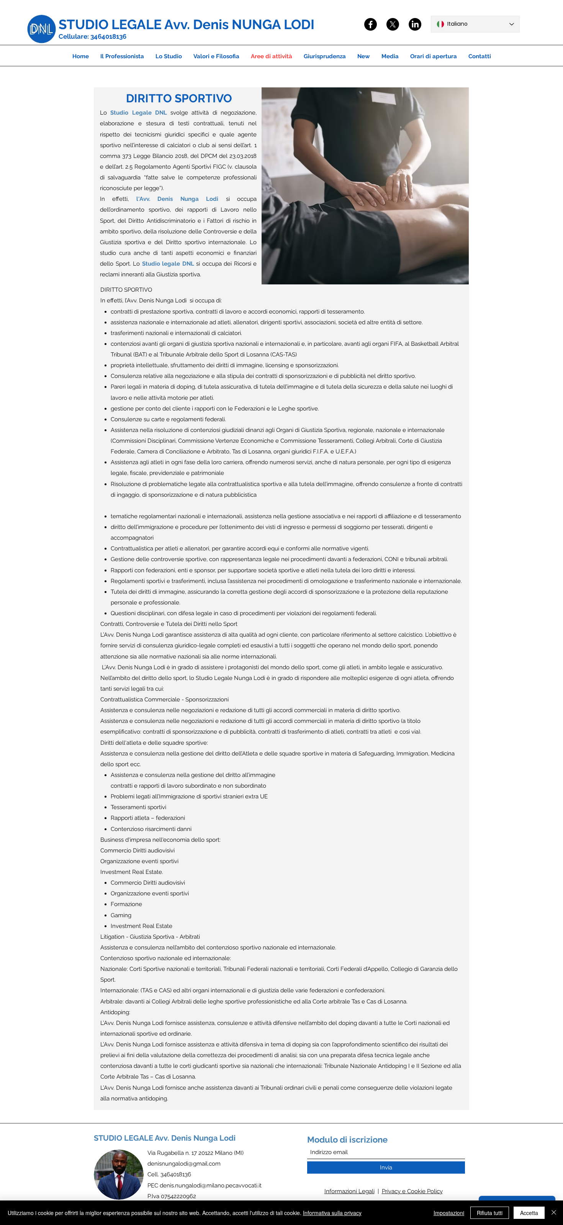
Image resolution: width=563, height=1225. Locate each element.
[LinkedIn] (415, 24)
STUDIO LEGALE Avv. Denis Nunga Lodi (165, 1138)
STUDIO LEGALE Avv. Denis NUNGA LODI (186, 24)
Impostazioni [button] (449, 1213)
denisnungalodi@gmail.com (184, 1163)
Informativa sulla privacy (332, 1213)
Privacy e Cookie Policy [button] (412, 1191)
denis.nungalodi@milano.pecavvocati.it (211, 1185)
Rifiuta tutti (489, 1213)
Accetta (529, 1213)
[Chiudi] (553, 1213)
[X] (392, 24)
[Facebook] (370, 24)
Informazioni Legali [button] (349, 1191)
